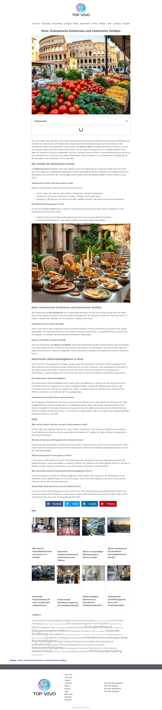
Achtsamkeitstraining (83, 620)
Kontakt (126, 24)
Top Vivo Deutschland (113, 683)
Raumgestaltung (105, 641)
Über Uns (69, 694)
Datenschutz (61, 624)
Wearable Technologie (61, 652)
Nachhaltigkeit (44, 641)
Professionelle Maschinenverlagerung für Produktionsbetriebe (68, 603)
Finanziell (46, 24)
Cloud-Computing (50, 624)
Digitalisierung (115, 624)
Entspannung (118, 628)
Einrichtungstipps (61, 628)
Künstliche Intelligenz (57, 637)
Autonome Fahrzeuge (103, 621)
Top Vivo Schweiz (111, 691)
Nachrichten (85, 24)
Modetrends (95, 637)
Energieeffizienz (98, 627)
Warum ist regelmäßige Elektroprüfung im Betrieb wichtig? (93, 554)
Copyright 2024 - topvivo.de (81, 707)
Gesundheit (57, 24)
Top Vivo (36, 24)
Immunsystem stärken (87, 634)
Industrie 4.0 (100, 634)
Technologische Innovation (76, 648)
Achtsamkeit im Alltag (58, 620)
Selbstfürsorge (41, 644)
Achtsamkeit (38, 620)
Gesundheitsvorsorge (72, 635)
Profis (95, 24)
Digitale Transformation (96, 623)
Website (68, 700)
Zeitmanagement (37, 655)
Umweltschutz (42, 651)
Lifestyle (68, 24)
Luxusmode (78, 637)
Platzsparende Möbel (84, 641)
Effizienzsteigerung (43, 627)
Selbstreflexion (59, 645)
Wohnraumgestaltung (105, 651)
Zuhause (117, 24)
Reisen (102, 24)
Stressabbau (98, 644)
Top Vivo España (111, 686)
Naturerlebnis (64, 641)
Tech (109, 24)
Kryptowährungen (38, 638)
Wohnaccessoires (79, 651)
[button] (127, 121)
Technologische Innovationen (102, 648)
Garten (67, 680)
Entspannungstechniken (50, 630)
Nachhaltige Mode (116, 637)
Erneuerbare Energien (79, 631)
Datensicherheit (74, 623)
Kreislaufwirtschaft (113, 635)
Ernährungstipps (97, 631)
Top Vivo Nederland (112, 689)
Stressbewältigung (47, 648)
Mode (75, 24)
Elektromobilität (76, 627)
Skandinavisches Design (79, 644)
